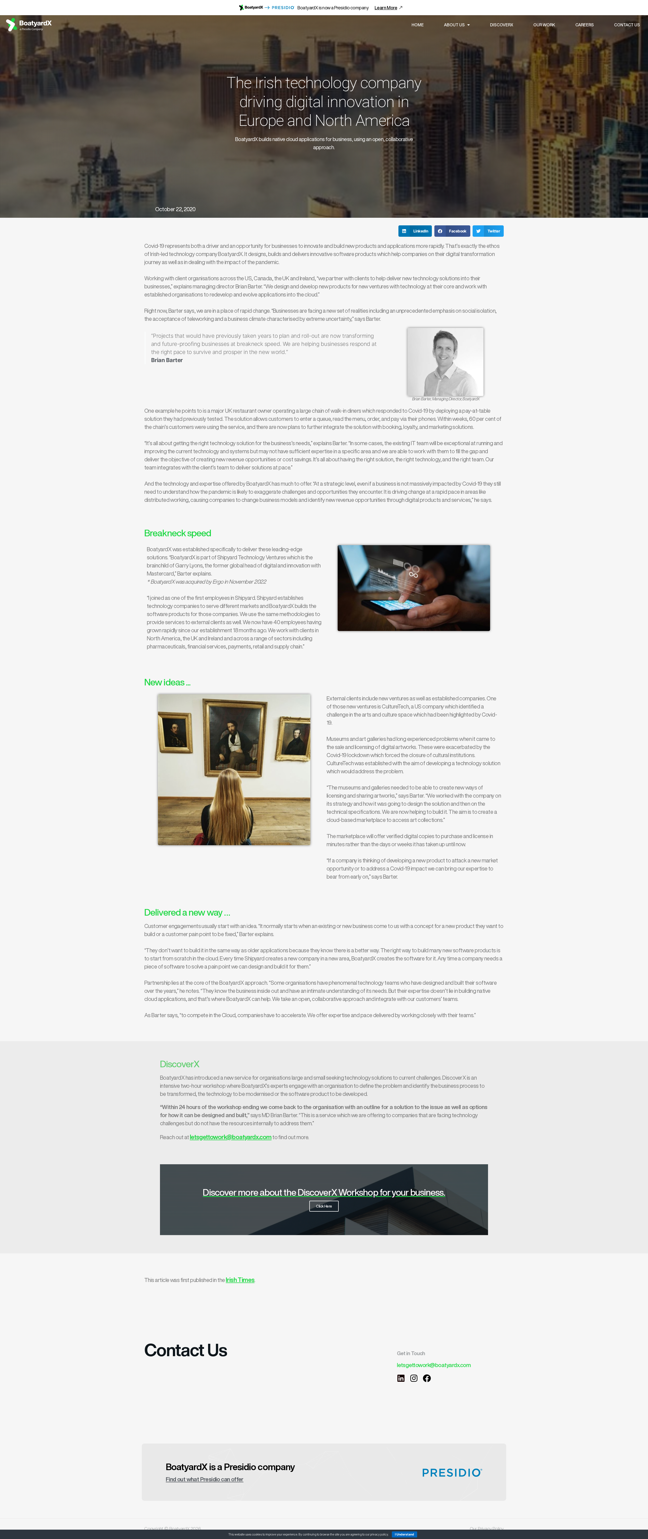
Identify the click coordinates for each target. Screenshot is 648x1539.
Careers (584, 25)
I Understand (404, 1534)
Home (418, 25)
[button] (415, 231)
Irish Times (240, 1280)
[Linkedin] (401, 1378)
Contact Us (627, 25)
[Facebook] (427, 1378)
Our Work (544, 25)
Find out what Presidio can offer (205, 1479)
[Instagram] (414, 1378)
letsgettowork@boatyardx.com (231, 1137)
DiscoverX (501, 25)
